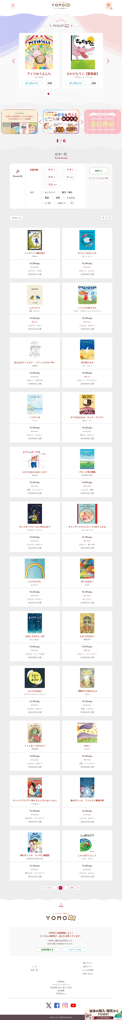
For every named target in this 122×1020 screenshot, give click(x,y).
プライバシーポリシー (61, 985)
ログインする (75, 949)
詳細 (50, 83)
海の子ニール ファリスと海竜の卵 (87, 800)
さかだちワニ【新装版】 (83, 73)
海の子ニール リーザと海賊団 (34, 855)
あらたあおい (35, 639)
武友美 (34, 366)
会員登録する (47, 949)
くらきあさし (35, 804)
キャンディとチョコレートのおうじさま (87, 527)
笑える (83, 435)
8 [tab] (74, 94)
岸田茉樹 (35, 749)
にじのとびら (35, 581)
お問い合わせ (87, 974)
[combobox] (16, 218)
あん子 (87, 749)
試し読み (32, 83)
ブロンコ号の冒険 (87, 472)
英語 (47, 197)
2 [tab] (52, 94)
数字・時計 (67, 192)
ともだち (71, 197)
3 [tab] (56, 94)
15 (72, 888)
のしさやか (39, 77)
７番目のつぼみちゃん (87, 691)
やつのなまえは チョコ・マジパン (87, 417)
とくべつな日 (39, 654)
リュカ (34, 420)
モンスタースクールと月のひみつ (34, 527)
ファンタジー (91, 380)
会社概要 (61, 991)
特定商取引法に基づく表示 (61, 988)
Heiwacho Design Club (35, 858)
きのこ (87, 746)
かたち (89, 599)
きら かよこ (87, 366)
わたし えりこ (87, 256)
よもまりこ (35, 585)
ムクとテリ (35, 308)
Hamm (34, 256)
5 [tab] (63, 94)
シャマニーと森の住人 (34, 253)
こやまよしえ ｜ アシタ (83, 77)
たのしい (91, 271)
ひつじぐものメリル (87, 253)
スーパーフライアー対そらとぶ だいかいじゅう (35, 800)
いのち (39, 271)
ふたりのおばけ (35, 691)
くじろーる (35, 417)
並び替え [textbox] (15, 218)
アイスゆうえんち (39, 73)
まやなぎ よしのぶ (34, 530)
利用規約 (61, 982)
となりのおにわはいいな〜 (34, 472)
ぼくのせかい (87, 581)
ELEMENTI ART (87, 475)
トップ (34, 967)
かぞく (39, 325)
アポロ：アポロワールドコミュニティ (87, 311)
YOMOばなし (61, 993)
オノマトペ (50, 192)
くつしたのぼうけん (87, 308)
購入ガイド (87, 963)
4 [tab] (59, 94)
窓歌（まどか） (34, 311)
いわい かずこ (87, 858)
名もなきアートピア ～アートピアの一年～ (35, 362)
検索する (98, 171)
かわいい (62, 203)
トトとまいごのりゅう (34, 746)
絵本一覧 (34, 970)
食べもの (91, 544)
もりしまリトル (87, 530)
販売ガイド (87, 967)
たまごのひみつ (87, 636)
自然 (28, 490)
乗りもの (28, 873)
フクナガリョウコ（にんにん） (34, 694)
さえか (87, 585)
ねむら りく (87, 420)
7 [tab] (70, 94)
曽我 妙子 (87, 639)
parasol (34, 475)
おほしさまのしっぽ (34, 636)
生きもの (39, 380)
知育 (58, 197)
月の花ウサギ (87, 362)
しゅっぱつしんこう (87, 855)
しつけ (48, 203)
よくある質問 (87, 970)
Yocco (87, 694)
